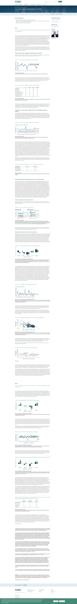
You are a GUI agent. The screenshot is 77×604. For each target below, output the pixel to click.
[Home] (18, 2)
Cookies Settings (56, 601)
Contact (52, 590)
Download (60, 14)
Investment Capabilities (31, 590)
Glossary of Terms (17, 596)
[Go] (61, 4)
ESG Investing (30, 591)
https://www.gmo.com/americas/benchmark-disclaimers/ (23, 223)
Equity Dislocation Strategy (54, 21)
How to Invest (53, 591)
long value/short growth (23, 107)
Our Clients (41, 590)
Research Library (41, 589)
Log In (60, 1)
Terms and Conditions (17, 595)
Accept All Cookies (62, 601)
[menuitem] (19, 4)
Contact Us (56, 1)
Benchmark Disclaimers (17, 597)
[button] (54, 33)
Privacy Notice (7, 602)
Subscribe (53, 14)
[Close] (76, 601)
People (40, 591)
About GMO (29, 589)
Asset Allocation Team (54, 26)
